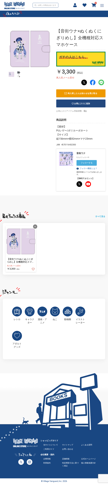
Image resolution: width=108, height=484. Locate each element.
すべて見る (100, 216)
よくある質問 (86, 445)
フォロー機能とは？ (87, 168)
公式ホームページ (88, 459)
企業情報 (47, 459)
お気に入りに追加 (82, 103)
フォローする (87, 163)
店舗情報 (65, 459)
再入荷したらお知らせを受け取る (82, 93)
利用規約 (47, 463)
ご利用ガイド (48, 449)
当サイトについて (50, 445)
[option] (29, 48)
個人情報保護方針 (88, 463)
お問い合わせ (67, 449)
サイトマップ (67, 445)
